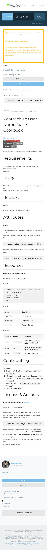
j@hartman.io (28, 403)
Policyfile (7, 95)
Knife (21, 95)
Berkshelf (15, 95)
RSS (6, 66)
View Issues (23, 485)
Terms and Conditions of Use (23, 543)
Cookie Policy (13, 545)
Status (32, 545)
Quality (31, 111)
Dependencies (14, 111)
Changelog (21, 111)
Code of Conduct (9, 543)
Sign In (41, 6)
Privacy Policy (36, 543)
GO (39, 16)
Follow (25, 83)
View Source (23, 480)
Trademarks (11, 537)
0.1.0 (22, 79)
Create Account (28, 6)
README (6, 111)
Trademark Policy (24, 545)
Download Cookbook (23, 513)
